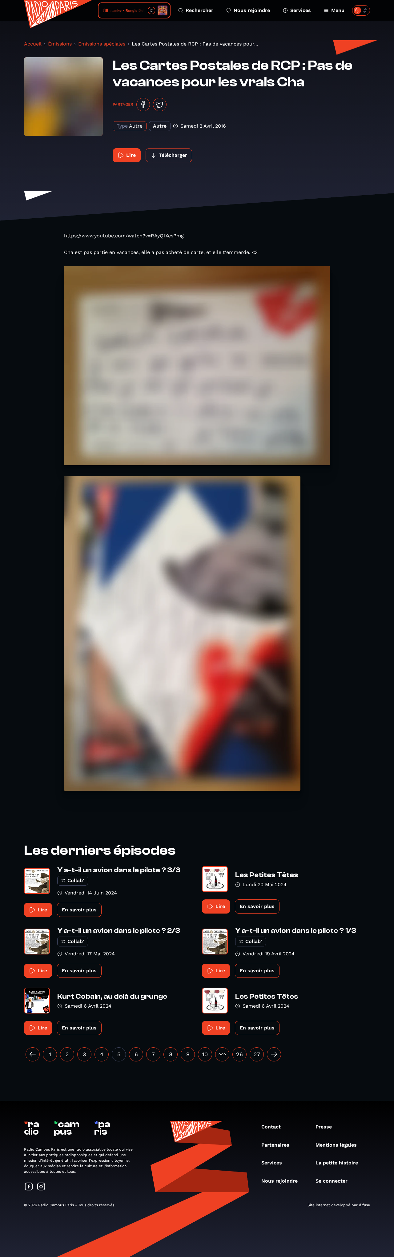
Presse (324, 1127)
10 (205, 1054)
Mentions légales (336, 1145)
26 (239, 1054)
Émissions (60, 44)
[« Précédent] (32, 1054)
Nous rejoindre (252, 10)
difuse (364, 1205)
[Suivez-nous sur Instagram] (41, 1187)
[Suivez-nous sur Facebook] (29, 1187)
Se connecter (332, 1181)
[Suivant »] (274, 1054)
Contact (271, 1127)
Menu (337, 10)
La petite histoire (337, 1163)
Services (300, 10)
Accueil (33, 44)
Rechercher (199, 10)
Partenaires (275, 1145)
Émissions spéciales (101, 44)
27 (257, 1054)
